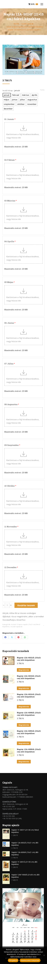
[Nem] (44, 955)
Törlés (42, 90)
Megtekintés (24, 670)
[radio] (6, 95)
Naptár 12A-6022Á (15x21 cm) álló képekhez (29, 658)
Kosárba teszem (26, 605)
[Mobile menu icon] (41, 4)
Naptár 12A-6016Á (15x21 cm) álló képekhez (29, 695)
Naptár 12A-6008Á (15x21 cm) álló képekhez (29, 713)
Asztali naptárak (16, 626)
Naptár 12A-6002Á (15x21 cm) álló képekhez (29, 732)
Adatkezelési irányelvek (30, 960)
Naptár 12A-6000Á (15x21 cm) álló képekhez (29, 750)
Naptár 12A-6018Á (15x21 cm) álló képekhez (29, 677)
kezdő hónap (8, 90)
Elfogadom (13, 960)
